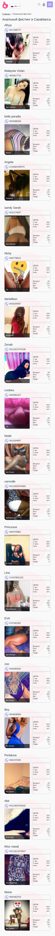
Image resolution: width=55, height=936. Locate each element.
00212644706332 (17, 805)
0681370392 (15, 760)
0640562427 (15, 395)
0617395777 (15, 30)
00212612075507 (17, 851)
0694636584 (15, 714)
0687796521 (15, 258)
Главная (6, 14)
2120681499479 (16, 167)
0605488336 (15, 121)
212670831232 (16, 577)
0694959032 (15, 668)
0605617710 (15, 75)
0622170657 (15, 212)
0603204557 (15, 303)
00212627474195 (17, 349)
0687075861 (15, 532)
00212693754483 (17, 486)
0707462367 (15, 623)
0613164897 (15, 440)
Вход (44, 3)
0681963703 (15, 897)
